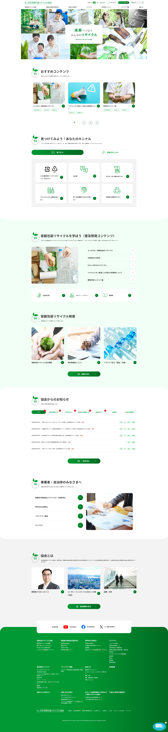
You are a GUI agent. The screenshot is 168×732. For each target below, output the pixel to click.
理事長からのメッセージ (91, 670)
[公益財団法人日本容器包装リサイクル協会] (38, 2)
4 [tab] (72, 122)
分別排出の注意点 (94, 258)
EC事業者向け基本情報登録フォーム (93, 697)
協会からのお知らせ (43, 692)
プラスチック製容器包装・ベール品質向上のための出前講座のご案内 (72, 702)
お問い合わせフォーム (66, 695)
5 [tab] (74, 122)
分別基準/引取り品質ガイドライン (93, 645)
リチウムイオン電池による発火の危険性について (105, 272)
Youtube (73, 627)
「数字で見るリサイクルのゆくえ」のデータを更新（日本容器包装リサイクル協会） (61, 422)
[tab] (58, 152)
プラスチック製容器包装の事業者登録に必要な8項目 (72, 670)
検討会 (110, 658)
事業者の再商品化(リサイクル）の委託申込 (50, 497)
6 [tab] (76, 122)
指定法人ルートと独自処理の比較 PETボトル (96, 650)
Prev (84, 122)
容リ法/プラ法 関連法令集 (43, 647)
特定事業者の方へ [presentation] (54, 411)
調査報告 (111, 660)
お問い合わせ (113, 2)
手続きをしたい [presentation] (113, 152)
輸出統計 (111, 656)
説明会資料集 (112, 662)
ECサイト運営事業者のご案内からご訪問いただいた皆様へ (96, 693)
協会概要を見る (85, 606)
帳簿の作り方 (64, 645)
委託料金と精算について (66, 650)
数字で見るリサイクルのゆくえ (44, 645)
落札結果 (111, 652)
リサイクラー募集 (125, 7)
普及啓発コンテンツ (106, 7)
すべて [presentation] (41, 411)
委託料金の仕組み (65, 643)
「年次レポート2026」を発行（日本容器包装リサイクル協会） (56, 448)
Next (97, 122)
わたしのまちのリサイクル (97, 265)
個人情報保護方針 (77, 710)
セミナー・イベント (82, 295)
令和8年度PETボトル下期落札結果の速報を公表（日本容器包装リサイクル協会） (60, 435)
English (103, 2)
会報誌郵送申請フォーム (66, 699)
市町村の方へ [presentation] (70, 411)
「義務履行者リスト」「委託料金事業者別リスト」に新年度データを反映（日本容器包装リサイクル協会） (66, 429)
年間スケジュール (89, 680)
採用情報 (112, 667)
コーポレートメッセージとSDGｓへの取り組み (95, 672)
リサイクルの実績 (113, 643)
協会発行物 (46, 295)
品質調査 (87, 647)
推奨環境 (104, 710)
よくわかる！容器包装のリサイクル (100, 250)
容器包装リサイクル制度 (30, 7)
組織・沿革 (87, 675)
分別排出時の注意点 (41, 672)
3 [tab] (69, 122)
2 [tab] (67, 122)
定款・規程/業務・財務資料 (91, 677)
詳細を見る (85, 374)
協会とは (141, 7)
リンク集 (110, 710)
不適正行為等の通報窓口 (117, 692)
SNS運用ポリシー (97, 710)
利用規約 (70, 710)
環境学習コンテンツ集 (95, 280)
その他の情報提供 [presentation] (129, 412)
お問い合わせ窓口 (66, 692)
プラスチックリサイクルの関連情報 (117, 654)
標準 (94, 2)
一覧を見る (85, 461)
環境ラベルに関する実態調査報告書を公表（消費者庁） (54, 442)
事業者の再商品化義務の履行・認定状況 (118, 650)
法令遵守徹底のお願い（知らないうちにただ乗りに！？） (48, 682)
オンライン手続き (122, 2)
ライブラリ (89, 7)
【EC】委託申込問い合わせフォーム (93, 699)
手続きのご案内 (64, 647)
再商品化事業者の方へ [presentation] (84, 411)
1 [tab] (64, 122)
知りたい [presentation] (60, 152)
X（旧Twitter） (110, 626)
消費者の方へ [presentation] (101, 411)
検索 (142, 2)
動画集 (111, 295)
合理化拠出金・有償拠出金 (115, 647)
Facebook (91, 626)
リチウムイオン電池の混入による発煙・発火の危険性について (48, 674)
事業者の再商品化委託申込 (52, 7)
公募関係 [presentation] (114, 412)
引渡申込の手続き (89, 643)
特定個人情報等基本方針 (87, 710)
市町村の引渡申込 (72, 7)
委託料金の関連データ (114, 645)
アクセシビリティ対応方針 (118, 710)
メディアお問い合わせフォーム (68, 697)
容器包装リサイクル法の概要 (43, 643)
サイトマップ (128, 710)
